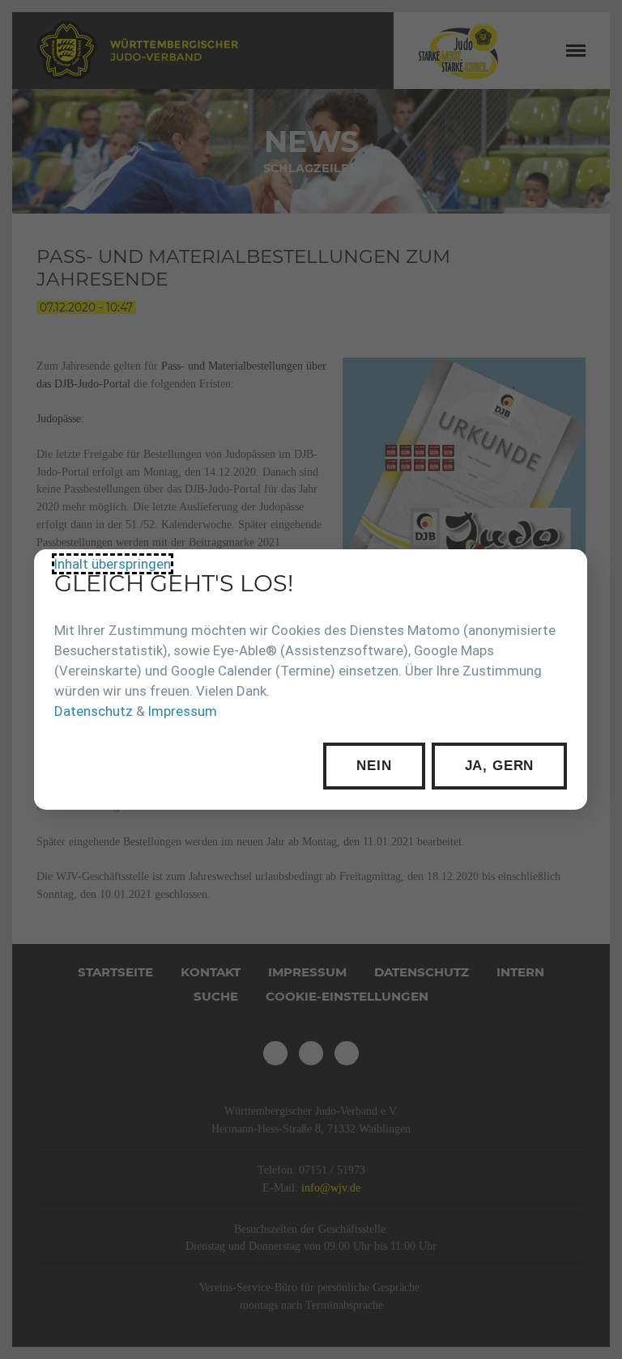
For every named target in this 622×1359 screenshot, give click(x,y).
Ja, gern (500, 765)
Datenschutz (93, 711)
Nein (374, 765)
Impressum (182, 711)
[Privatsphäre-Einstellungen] (563, 573)
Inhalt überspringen (112, 564)
